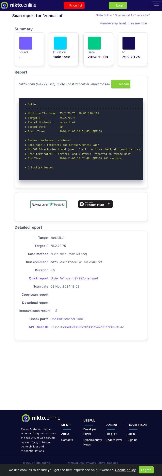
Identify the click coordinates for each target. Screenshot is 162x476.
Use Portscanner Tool (66, 319)
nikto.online (42, 463)
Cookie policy (125, 470)
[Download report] (134, 96)
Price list (75, 5)
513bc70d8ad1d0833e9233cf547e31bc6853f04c (87, 327)
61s (52, 270)
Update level (113, 440)
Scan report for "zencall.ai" (132, 15)
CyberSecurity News (92, 442)
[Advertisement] (81, 378)
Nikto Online (104, 15)
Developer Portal (90, 431)
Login (119, 5)
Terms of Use (75, 463)
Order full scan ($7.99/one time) (74, 278)
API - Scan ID (38, 327)
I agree (146, 470)
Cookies (112, 463)
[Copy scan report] (127, 95)
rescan (123, 84)
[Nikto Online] (18, 5)
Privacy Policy (95, 463)
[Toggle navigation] (156, 5)
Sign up (133, 440)
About (65, 433)
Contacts (67, 440)
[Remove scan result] (140, 96)
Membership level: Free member (123, 23)
